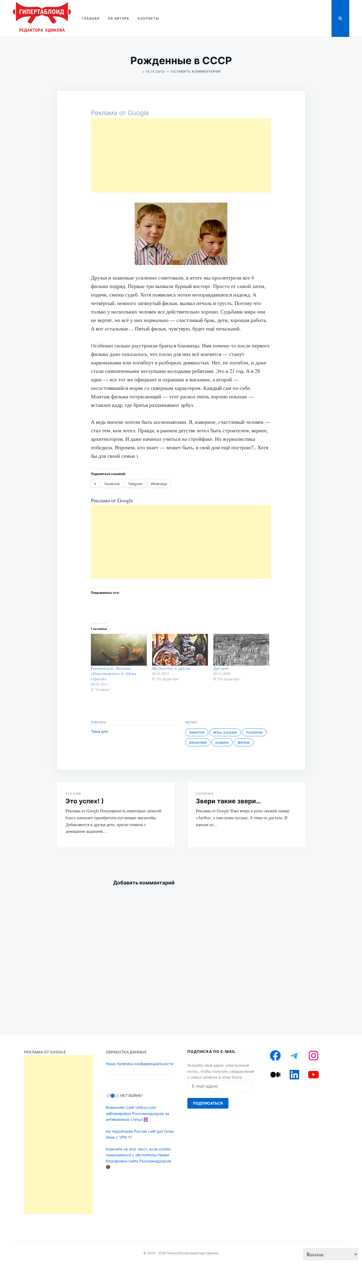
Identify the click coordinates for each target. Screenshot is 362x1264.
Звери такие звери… (228, 801)
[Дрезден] (241, 650)
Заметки (196, 732)
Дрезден (220, 668)
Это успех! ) (84, 801)
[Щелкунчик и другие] (180, 650)
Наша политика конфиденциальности (139, 1063)
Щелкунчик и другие (171, 668)
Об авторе (118, 18)
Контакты (148, 18)
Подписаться (208, 1103)
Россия (73, 794)
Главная (90, 18)
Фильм (244, 742)
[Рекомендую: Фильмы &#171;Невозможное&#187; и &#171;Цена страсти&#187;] (119, 650)
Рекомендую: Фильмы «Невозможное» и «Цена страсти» (113, 673)
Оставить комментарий (196, 71)
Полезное (254, 732)
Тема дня (99, 731)
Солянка (205, 794)
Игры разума (225, 732)
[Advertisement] (181, 155)
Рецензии (197, 742)
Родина (222, 742)
